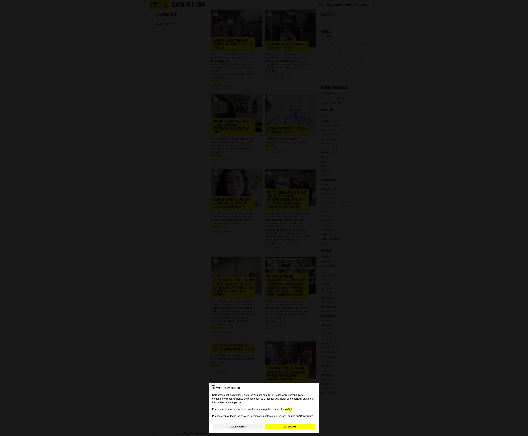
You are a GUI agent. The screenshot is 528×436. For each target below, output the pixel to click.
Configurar (238, 426)
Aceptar (290, 426)
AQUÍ (289, 409)
